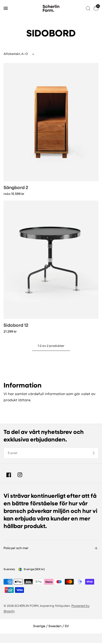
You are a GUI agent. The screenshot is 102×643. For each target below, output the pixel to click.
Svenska (9, 569)
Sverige (34, 569)
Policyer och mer (16, 548)
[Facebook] (9, 475)
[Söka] (88, 8)
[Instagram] (20, 475)
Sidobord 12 (16, 325)
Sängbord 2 (16, 188)
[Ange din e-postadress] (93, 453)
